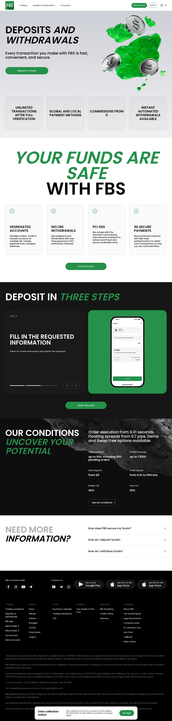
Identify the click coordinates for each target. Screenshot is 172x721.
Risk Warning (11, 694)
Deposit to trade (26, 70)
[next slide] (75, 385)
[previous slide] (67, 385)
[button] (127, 528)
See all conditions (102, 502)
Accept (127, 713)
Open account (139, 5)
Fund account (86, 266)
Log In (152, 5)
